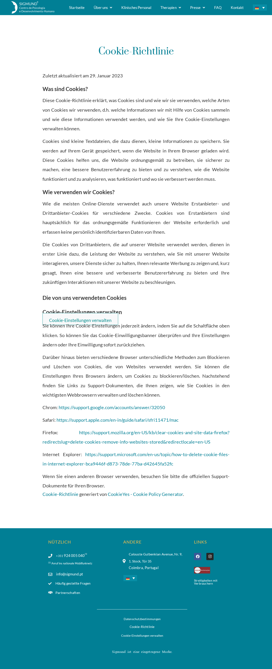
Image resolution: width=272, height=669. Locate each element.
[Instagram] (210, 556)
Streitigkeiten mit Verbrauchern (206, 582)
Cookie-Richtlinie (60, 494)
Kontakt (237, 7)
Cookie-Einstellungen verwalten (142, 635)
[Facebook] (197, 556)
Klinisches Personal (136, 7)
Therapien (168, 7)
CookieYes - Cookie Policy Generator (145, 494)
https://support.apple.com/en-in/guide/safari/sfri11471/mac (117, 420)
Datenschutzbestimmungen (142, 619)
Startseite (77, 7)
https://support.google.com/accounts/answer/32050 (112, 407)
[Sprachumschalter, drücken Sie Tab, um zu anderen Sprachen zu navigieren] (260, 7)
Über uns (101, 7)
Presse (195, 7)
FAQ (218, 7)
